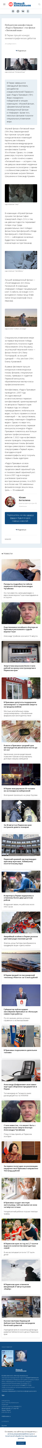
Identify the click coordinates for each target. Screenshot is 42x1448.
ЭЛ (25, 1385)
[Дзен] (13, 11)
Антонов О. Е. (17, 1406)
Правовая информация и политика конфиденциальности (19, 1391)
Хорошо (21, 1443)
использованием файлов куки (20, 1434)
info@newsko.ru (6, 1416)
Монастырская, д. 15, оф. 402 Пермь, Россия (10, 1409)
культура (8, 539)
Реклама (4, 1425)
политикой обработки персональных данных (21, 1437)
